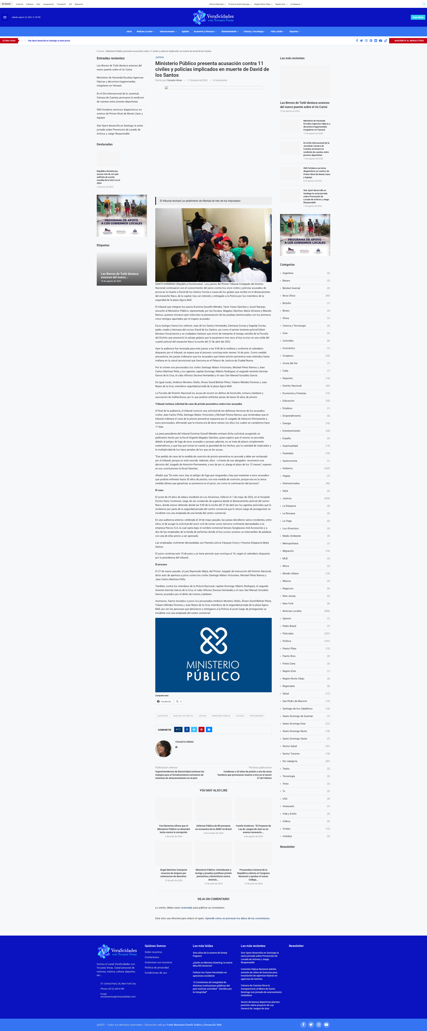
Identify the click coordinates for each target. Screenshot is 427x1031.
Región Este (280, 4)
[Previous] (22, 40)
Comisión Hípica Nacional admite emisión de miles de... (52, 41)
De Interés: (6, 4)
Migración (79, 4)
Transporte (61, 4)
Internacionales (167, 31)
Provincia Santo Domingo (239, 4)
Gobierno (30, 4)
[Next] (25, 40)
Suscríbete (418, 17)
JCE (70, 4)
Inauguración (48, 4)
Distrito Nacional (216, 4)
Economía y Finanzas (204, 31)
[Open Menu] (5, 17)
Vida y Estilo (276, 31)
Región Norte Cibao (262, 4)
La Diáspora (295, 4)
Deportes (294, 31)
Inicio (129, 31)
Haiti (38, 4)
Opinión (185, 31)
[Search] (423, 4)
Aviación (19, 4)
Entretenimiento (229, 31)
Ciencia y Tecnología (254, 31)
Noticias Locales (145, 31)
